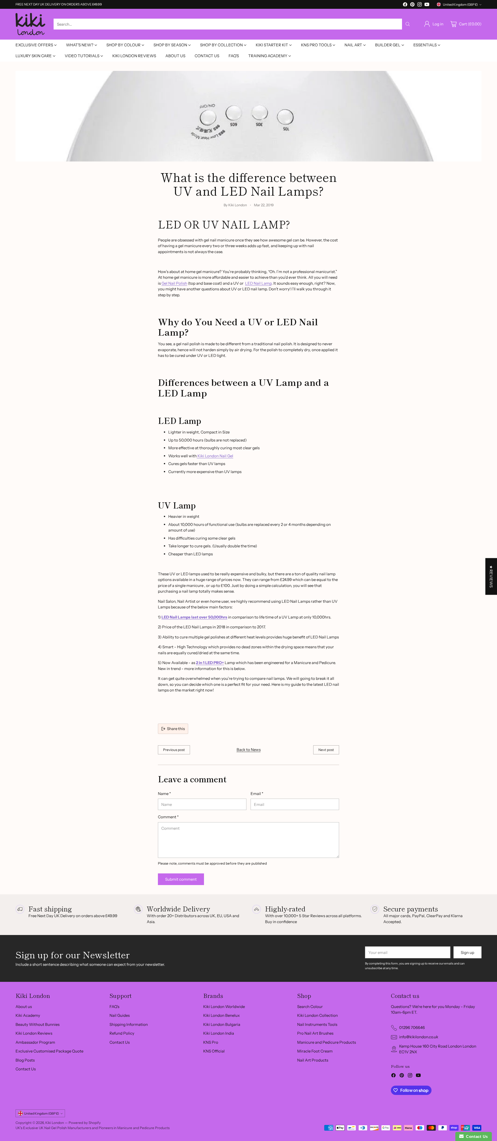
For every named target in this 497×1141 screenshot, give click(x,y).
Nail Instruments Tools (317, 1024)
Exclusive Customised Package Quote (49, 1051)
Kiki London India (218, 1033)
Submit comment (181, 879)
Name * (164, 793)
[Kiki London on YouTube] (426, 5)
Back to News (249, 749)
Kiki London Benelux (221, 1015)
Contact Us (26, 1068)
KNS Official (214, 1051)
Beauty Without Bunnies (38, 1024)
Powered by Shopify (85, 1123)
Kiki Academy (28, 1015)
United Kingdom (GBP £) (460, 4)
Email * (257, 793)
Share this (176, 728)
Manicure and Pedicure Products (326, 1042)
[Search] (407, 24)
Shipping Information (128, 1024)
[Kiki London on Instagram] (419, 5)
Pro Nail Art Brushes (315, 1033)
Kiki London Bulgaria (221, 1024)
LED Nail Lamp (258, 283)
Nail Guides (119, 1015)
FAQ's (114, 1006)
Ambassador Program (35, 1042)
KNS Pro (210, 1042)
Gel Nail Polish (174, 283)
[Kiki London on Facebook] (405, 5)
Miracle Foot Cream (315, 1051)
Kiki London (54, 1123)
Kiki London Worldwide (224, 1006)
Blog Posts (25, 1060)
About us (24, 1006)
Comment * (168, 816)
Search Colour (310, 1006)
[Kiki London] (30, 24)
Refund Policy (121, 1033)
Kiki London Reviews (34, 1033)
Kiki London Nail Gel (215, 455)
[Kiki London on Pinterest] (412, 5)
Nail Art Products (312, 1060)
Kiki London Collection (317, 1015)
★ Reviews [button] (491, 576)
